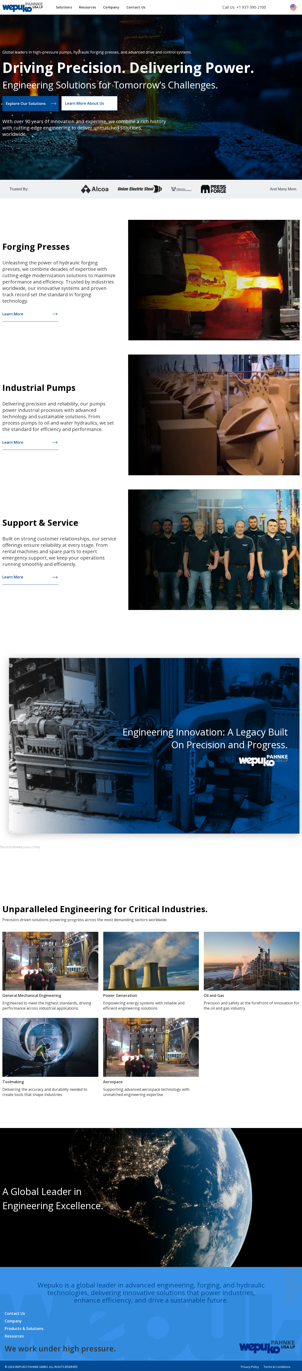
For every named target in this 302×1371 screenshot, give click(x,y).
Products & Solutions (24, 1328)
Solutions (64, 7)
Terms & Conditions (277, 1367)
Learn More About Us (84, 103)
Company (111, 7)
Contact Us (136, 7)
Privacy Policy (250, 1367)
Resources (87, 7)
